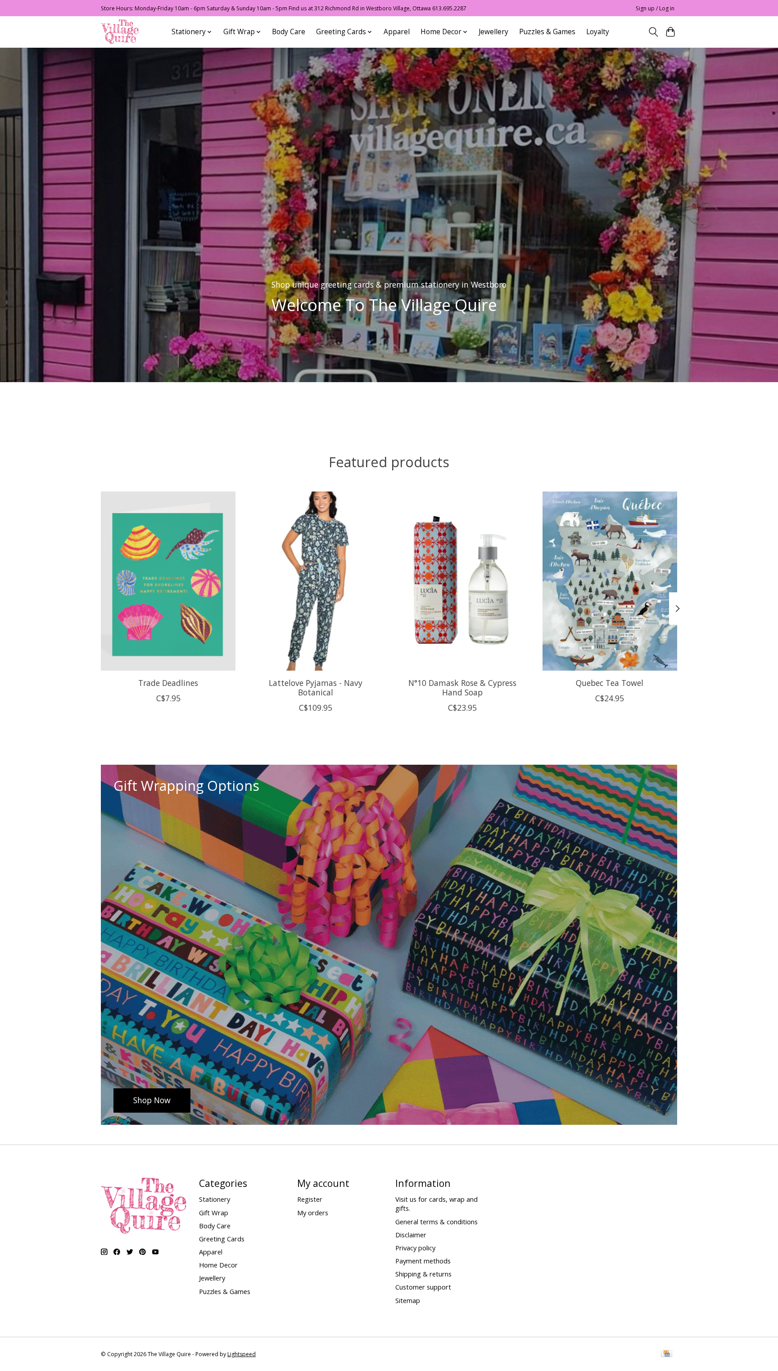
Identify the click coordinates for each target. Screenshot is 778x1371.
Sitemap (407, 1300)
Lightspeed (241, 1354)
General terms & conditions (436, 1221)
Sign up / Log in (655, 8)
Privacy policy (415, 1247)
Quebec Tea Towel (609, 682)
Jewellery (493, 31)
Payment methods (423, 1260)
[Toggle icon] (653, 32)
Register (309, 1199)
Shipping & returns (423, 1273)
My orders (312, 1212)
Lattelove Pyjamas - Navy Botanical (315, 687)
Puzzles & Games (547, 31)
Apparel (397, 31)
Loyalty (597, 31)
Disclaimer (410, 1234)
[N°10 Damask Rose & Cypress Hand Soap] (462, 581)
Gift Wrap (213, 1212)
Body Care (288, 31)
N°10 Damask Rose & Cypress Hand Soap (462, 687)
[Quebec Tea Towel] (610, 581)
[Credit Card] (666, 1354)
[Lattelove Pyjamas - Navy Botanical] (315, 581)
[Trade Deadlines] (168, 581)
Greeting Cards (221, 1238)
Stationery (214, 1199)
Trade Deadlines (168, 682)
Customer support (423, 1286)
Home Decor (218, 1264)
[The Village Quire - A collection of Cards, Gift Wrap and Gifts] (120, 31)
